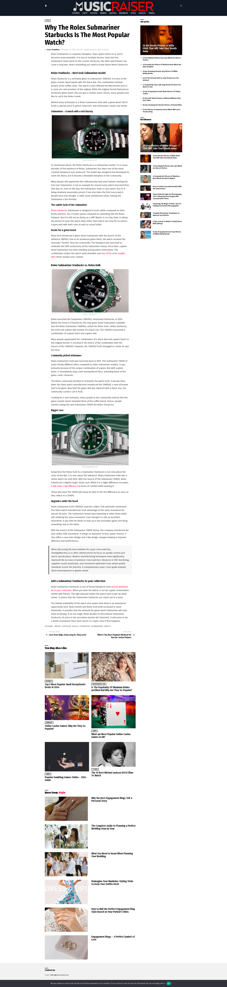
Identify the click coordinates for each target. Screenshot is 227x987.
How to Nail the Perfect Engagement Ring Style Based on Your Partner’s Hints (113, 910)
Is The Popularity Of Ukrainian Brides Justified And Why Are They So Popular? (111, 689)
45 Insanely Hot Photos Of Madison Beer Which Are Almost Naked (166, 177)
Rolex (75, 626)
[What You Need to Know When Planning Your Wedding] (66, 864)
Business (123, 13)
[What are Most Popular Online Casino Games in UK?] (113, 711)
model (58, 626)
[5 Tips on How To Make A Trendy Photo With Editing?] (145, 224)
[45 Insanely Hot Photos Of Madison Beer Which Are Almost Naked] (145, 179)
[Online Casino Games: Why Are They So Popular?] (67, 707)
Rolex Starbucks (59, 210)
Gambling (49, 722)
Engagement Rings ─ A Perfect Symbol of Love (113, 938)
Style (133, 13)
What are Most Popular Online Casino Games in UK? (111, 736)
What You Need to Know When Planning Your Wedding (112, 855)
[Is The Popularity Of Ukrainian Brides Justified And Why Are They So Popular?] (113, 666)
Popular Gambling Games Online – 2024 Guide (65, 779)
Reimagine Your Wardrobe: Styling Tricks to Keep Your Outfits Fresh (112, 883)
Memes (103, 13)
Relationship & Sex (98, 684)
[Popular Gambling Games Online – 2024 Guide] (67, 756)
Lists (84, 13)
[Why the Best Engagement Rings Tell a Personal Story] (66, 809)
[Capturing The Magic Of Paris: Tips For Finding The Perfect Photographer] (145, 206)
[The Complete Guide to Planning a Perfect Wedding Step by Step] (66, 836)
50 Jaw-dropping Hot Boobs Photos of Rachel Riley (162, 105)
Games (94, 731)
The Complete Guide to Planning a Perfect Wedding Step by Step (113, 827)
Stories (76, 13)
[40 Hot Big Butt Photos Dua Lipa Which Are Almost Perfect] (145, 169)
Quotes (112, 13)
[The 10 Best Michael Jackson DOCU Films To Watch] (113, 754)
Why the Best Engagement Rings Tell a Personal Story (111, 799)
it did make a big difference (64, 486)
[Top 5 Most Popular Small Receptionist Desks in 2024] (67, 665)
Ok (169, 983)
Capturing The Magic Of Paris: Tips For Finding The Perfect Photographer (167, 205)
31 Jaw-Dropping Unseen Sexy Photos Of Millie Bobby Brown (167, 233)
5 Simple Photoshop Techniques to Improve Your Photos (166, 214)
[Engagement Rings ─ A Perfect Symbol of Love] (66, 947)
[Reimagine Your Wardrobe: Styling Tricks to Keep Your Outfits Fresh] (66, 892)
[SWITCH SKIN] (46, 6)
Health (142, 13)
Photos (93, 13)
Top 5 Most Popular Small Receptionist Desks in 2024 (65, 686)
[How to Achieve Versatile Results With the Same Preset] (145, 188)
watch (108, 626)
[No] (172, 983)
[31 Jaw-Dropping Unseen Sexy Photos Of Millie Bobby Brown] (145, 235)
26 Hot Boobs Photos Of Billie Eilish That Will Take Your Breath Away (166, 157)
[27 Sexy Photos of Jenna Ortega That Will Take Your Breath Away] (161, 137)
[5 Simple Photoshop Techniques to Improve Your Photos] (145, 215)
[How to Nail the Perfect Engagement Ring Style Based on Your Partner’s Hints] (66, 920)
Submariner (97, 626)
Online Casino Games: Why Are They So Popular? (65, 727)
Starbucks (85, 626)
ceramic (49, 626)
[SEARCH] (181, 6)
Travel (151, 13)
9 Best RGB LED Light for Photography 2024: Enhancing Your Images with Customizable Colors (167, 196)
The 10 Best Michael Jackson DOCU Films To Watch (112, 774)
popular (67, 626)
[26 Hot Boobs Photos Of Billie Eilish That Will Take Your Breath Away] (161, 40)
